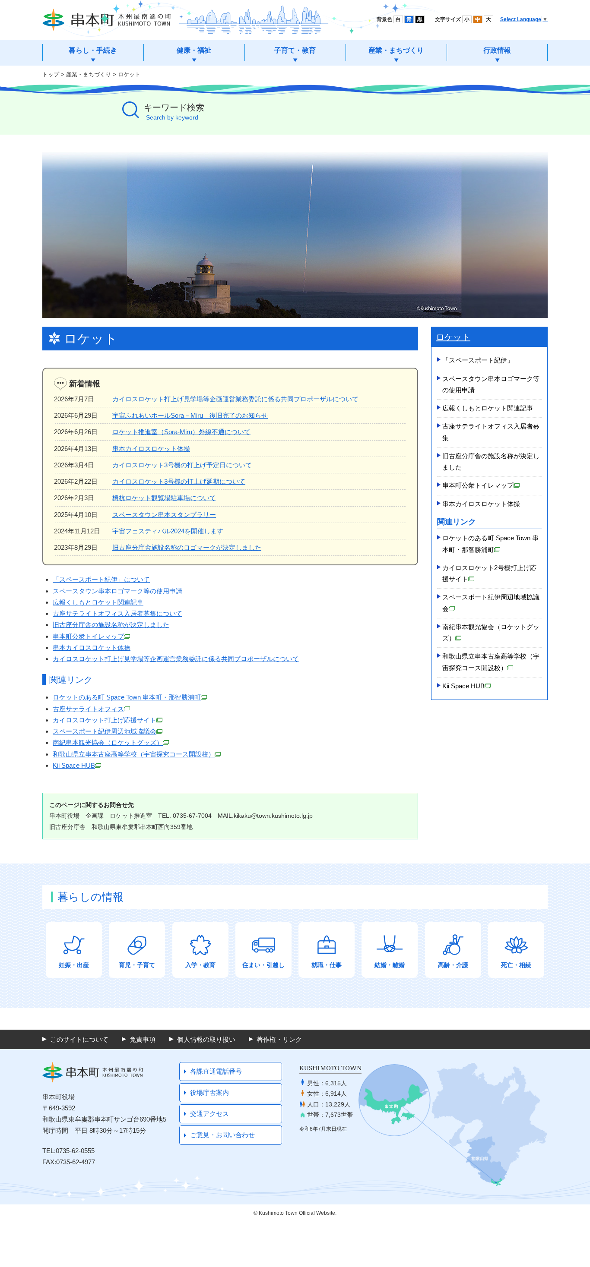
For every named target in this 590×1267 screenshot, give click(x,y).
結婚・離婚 (389, 964)
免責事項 (142, 1039)
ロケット (129, 74)
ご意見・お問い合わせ (222, 1134)
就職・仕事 (326, 964)
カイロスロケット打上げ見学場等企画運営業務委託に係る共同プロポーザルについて (235, 399)
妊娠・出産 (74, 964)
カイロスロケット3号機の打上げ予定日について (182, 465)
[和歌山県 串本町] (106, 20)
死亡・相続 (516, 964)
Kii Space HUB (74, 765)
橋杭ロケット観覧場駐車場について (164, 497)
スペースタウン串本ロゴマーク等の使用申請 (117, 591)
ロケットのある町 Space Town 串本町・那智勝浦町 (127, 697)
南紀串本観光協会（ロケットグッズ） (108, 742)
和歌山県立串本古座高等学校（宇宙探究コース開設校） (134, 754)
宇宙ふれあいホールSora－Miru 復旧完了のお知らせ (190, 415)
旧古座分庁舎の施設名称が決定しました (111, 624)
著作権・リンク (279, 1039)
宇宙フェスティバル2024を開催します (167, 531)
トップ (50, 74)
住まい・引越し (263, 964)
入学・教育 (200, 964)
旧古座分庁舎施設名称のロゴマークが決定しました (186, 547)
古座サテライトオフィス (88, 708)
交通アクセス (209, 1113)
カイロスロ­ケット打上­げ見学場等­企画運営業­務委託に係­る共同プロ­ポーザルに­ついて (176, 658)
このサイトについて (79, 1039)
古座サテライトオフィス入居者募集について (117, 613)
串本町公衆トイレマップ (88, 636)
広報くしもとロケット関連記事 (98, 602)
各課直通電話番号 (216, 1071)
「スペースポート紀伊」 (478, 360)
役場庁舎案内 (209, 1092)
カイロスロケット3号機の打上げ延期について (178, 481)
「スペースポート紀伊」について (101, 579)
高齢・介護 (453, 964)
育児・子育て (137, 964)
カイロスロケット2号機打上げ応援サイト (489, 573)
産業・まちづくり (88, 74)
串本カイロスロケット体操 (151, 448)
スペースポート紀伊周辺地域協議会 (104, 731)
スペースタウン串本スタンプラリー (164, 514)
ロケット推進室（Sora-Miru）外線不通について (181, 431)
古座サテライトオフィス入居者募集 (490, 431)
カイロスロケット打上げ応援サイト (104, 720)
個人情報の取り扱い (206, 1039)
